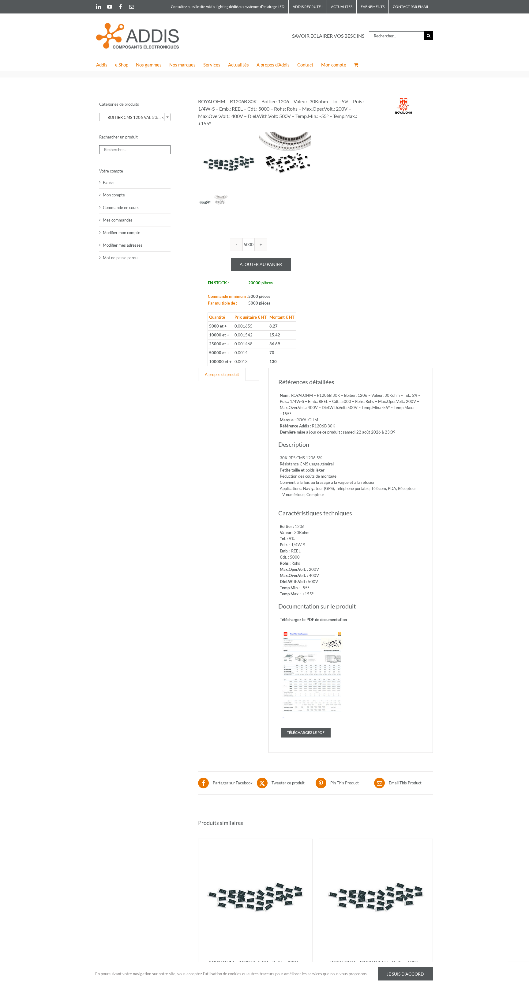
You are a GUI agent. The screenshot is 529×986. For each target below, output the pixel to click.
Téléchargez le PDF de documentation (313, 619)
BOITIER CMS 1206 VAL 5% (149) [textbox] (135, 117)
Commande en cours (121, 207)
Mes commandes (118, 220)
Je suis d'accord (405, 974)
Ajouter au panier (261, 264)
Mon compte (114, 194)
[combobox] (135, 117)
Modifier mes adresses (122, 245)
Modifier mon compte (121, 232)
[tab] (222, 374)
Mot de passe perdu (120, 257)
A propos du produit (222, 374)
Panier (108, 182)
